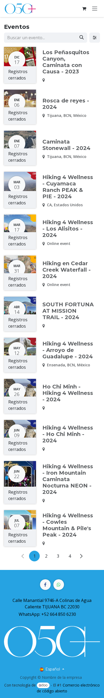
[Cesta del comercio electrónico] (84, 8)
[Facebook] (45, 584)
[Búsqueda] (81, 38)
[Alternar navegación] (94, 8)
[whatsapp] (58, 584)
